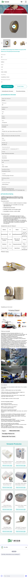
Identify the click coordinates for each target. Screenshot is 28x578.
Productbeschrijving (20, 91)
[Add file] (2, 575)
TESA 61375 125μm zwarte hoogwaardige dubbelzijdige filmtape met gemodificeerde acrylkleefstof (20, 506)
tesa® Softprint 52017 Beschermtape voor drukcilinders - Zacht (7, 484)
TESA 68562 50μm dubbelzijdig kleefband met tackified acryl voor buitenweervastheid (7, 528)
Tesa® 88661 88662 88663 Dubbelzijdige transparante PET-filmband (20, 484)
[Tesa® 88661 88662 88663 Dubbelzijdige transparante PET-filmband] (20, 475)
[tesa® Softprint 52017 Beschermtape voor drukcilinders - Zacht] (7, 475)
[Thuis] (14, 542)
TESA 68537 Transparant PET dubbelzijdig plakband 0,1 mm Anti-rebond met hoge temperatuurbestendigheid (20, 528)
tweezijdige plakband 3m (8, 433)
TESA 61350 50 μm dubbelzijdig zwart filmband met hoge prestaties (7, 506)
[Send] (26, 575)
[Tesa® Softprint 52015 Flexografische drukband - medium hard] (20, 453)
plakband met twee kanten (8, 436)
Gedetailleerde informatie (7, 91)
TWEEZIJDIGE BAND (14, 430)
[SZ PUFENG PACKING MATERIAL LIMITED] (5, 2)
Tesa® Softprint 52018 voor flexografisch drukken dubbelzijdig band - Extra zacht (7, 462)
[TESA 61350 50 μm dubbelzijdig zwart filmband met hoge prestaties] (7, 497)
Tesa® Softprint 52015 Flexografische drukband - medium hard (20, 462)
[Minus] (26, 547)
